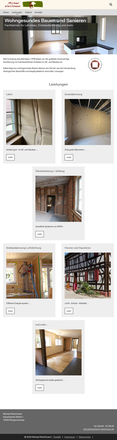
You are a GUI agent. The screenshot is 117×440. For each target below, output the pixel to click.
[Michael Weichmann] (29, 4)
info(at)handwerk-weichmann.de (98, 429)
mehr (10, 157)
